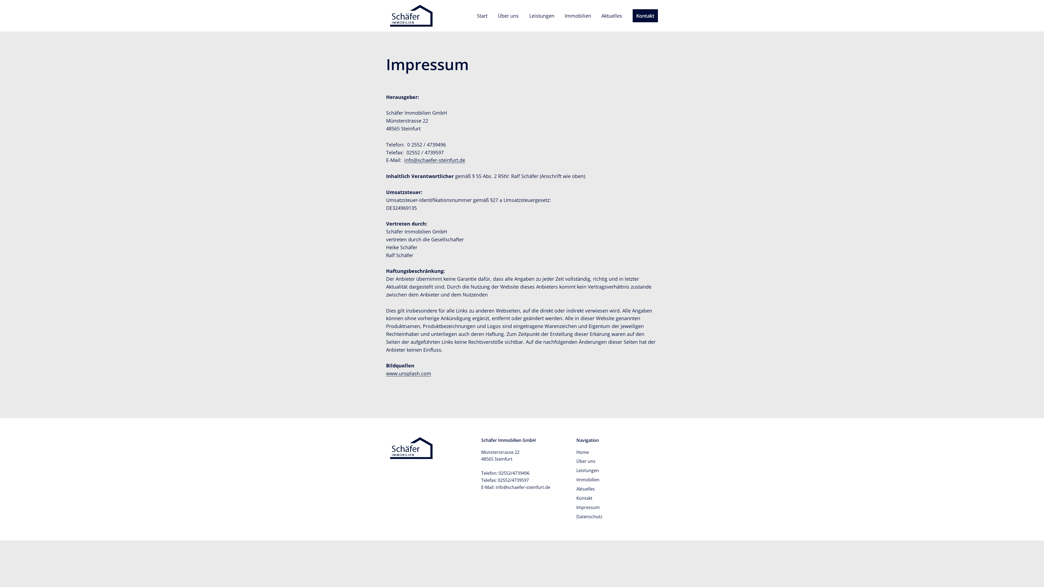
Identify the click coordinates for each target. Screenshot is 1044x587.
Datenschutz (589, 517)
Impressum (588, 507)
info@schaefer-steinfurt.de (434, 160)
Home (582, 452)
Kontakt (645, 16)
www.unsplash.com (408, 373)
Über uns (508, 16)
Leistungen (541, 16)
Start (482, 16)
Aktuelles (611, 16)
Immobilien (578, 16)
